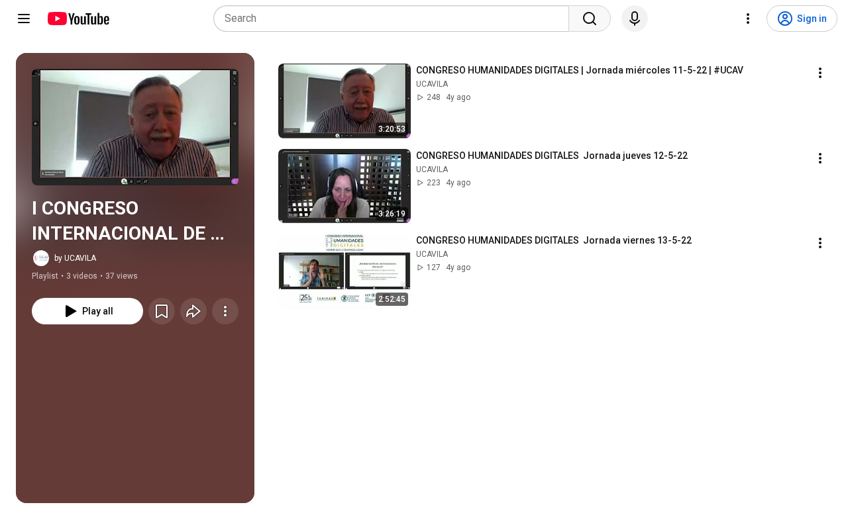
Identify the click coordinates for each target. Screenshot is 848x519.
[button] (135, 127)
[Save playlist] (161, 311)
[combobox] (395, 18)
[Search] (589, 18)
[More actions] (225, 311)
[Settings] (748, 18)
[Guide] (24, 18)
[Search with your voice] (634, 18)
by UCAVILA (75, 258)
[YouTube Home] (78, 18)
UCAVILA (432, 84)
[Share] (193, 311)
